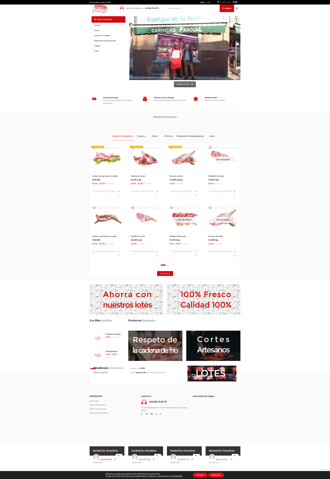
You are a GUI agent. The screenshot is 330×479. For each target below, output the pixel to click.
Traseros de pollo (113, 334)
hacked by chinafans (105, 450)
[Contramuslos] (98, 351)
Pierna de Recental (215, 236)
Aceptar (200, 475)
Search (228, 8)
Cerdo (96, 30)
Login (209, 2)
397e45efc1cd (183, 459)
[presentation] (162, 122)
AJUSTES (178, 476)
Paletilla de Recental (216, 176)
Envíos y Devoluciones (98, 409)
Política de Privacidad (97, 405)
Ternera (97, 25)
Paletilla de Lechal (138, 236)
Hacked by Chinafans (221, 450)
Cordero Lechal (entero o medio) (105, 176)
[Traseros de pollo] (98, 334)
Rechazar (216, 475)
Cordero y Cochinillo (102, 36)
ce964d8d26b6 (106, 459)
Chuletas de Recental (177, 236)
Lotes (96, 51)
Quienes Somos (183, 84)
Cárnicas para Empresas (99, 413)
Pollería (97, 46)
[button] (230, 2)
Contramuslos (111, 351)
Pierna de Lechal (175, 176)
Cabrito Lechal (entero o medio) (104, 236)
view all (165, 273)
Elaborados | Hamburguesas (105, 41)
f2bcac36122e (144, 459)
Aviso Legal (94, 401)
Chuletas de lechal (138, 176)
